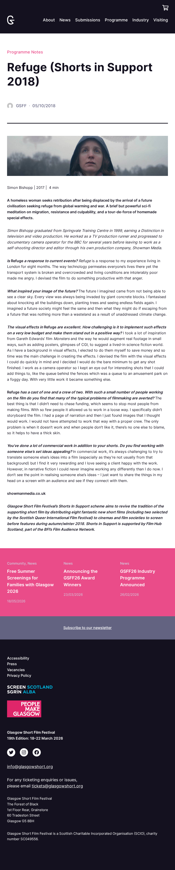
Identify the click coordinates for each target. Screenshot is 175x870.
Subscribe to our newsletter (87, 627)
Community (16, 563)
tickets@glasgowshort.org (57, 786)
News (32, 563)
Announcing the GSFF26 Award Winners (81, 577)
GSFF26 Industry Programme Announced (137, 577)
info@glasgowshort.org (30, 766)
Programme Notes (25, 52)
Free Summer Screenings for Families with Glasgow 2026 (30, 581)
